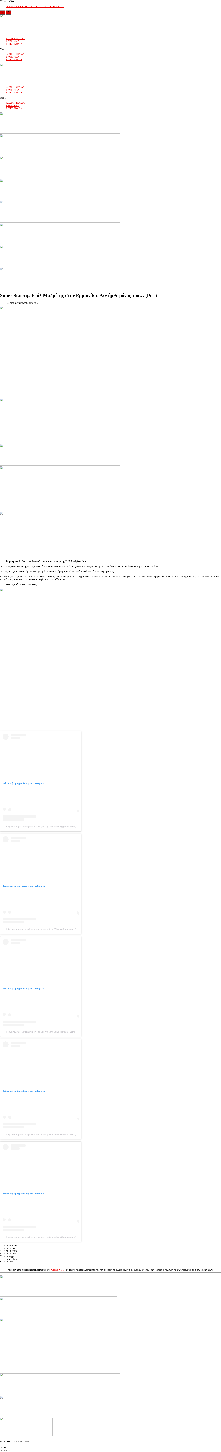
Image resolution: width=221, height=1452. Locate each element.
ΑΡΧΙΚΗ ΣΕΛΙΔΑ (15, 38)
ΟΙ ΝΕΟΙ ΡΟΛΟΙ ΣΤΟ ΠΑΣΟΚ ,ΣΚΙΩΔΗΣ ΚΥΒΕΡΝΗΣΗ (35, 6)
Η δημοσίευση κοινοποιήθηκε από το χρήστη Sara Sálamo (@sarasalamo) (40, 826)
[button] (110, 49)
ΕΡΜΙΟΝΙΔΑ (12, 41)
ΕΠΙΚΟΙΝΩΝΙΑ (14, 44)
